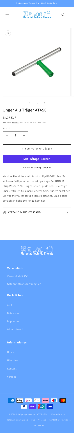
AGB (9, 305)
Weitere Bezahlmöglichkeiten (37, 167)
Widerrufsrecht (15, 329)
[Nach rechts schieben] (45, 103)
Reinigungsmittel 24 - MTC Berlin (31, 414)
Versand (15, 122)
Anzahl (6, 128)
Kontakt (12, 368)
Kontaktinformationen (60, 420)
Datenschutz (14, 313)
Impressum (13, 321)
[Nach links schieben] (29, 103)
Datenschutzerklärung (17, 420)
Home (10, 352)
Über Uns (12, 360)
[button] (7, 15)
